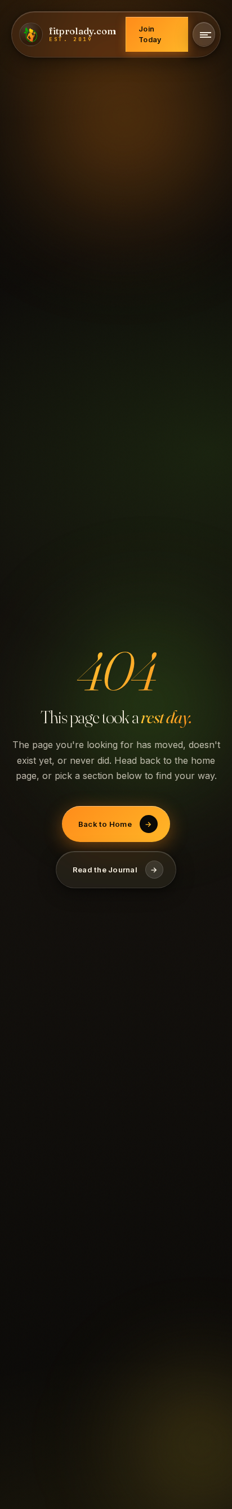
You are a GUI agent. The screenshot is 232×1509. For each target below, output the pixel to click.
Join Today (150, 34)
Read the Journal (115, 869)
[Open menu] (204, 34)
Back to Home (115, 824)
